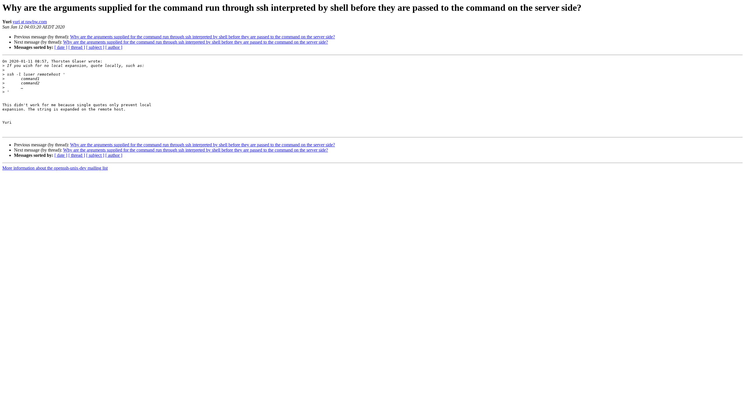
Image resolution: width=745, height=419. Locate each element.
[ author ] (113, 47)
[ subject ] (95, 47)
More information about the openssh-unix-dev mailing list (55, 168)
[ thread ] (76, 47)
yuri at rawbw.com (30, 21)
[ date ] (60, 47)
